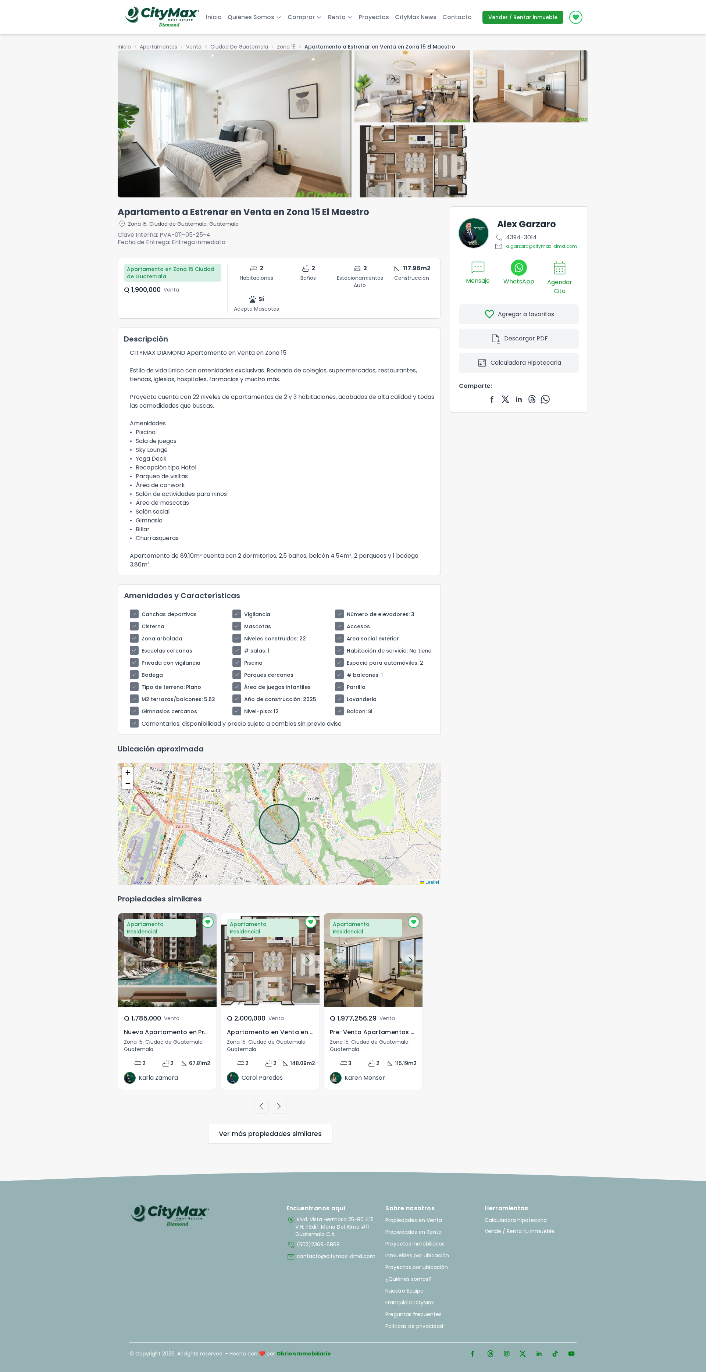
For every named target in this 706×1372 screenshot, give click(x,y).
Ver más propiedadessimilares (270, 1133)
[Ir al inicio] (170, 1216)
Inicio (214, 17)
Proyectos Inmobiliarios (415, 1243)
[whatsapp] (545, 399)
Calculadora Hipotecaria (519, 362)
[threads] (532, 399)
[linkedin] (518, 399)
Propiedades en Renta (413, 1232)
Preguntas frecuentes (413, 1314)
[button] (127, 772)
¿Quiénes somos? (408, 1279)
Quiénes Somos (251, 17)
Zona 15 (286, 46)
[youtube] (571, 1353)
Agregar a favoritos (519, 314)
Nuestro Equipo (404, 1290)
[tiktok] (555, 1353)
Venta (194, 46)
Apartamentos (158, 46)
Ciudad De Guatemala (239, 46)
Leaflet (431, 882)
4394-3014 (515, 237)
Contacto (457, 17)
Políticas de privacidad (414, 1326)
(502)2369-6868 (313, 1245)
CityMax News (415, 17)
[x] (505, 399)
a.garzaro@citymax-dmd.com (535, 246)
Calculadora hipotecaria (516, 1220)
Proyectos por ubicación (416, 1267)
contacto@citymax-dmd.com (330, 1257)
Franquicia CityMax (409, 1302)
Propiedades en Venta (413, 1220)
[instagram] (507, 1353)
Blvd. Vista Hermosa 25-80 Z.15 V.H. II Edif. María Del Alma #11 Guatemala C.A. (330, 1227)
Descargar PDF (519, 338)
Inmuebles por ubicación (417, 1255)
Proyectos (374, 17)
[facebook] (492, 399)
